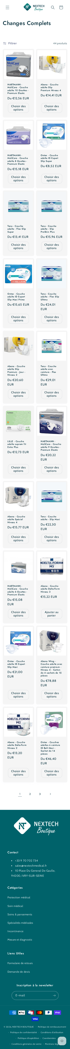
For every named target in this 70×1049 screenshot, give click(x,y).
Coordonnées (49, 1038)
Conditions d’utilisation (52, 1032)
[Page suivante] (50, 794)
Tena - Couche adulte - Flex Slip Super (16, 229)
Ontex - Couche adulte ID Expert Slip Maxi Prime (16, 297)
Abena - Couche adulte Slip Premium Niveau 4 (51, 87)
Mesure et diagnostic (19, 939)
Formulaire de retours (20, 963)
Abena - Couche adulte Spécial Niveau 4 (16, 519)
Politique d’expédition (28, 1038)
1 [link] (20, 794)
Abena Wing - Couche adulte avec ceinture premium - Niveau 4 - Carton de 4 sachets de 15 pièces (51, 668)
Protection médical (18, 897)
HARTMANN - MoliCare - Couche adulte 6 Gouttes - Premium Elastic (17, 590)
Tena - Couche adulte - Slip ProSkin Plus (48, 229)
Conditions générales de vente (26, 1044)
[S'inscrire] (54, 995)
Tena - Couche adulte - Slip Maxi (50, 518)
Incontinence (15, 931)
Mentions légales (53, 1044)
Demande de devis (18, 971)
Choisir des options (18, 108)
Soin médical (15, 906)
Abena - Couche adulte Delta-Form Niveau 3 (50, 589)
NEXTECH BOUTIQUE (23, 1026)
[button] (7, 7)
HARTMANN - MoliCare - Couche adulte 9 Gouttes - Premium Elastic (51, 446)
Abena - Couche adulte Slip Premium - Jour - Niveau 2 (16, 370)
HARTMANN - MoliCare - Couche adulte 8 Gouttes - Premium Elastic (17, 160)
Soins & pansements (19, 914)
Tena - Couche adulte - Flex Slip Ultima (50, 297)
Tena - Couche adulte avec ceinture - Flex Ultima (48, 370)
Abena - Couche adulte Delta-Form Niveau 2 (17, 745)
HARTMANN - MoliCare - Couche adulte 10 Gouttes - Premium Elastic (17, 89)
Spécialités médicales (20, 922)
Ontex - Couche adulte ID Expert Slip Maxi (16, 664)
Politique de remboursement (52, 1026)
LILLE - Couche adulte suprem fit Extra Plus (16, 444)
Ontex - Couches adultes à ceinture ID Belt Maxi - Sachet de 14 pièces (50, 748)
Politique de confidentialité (23, 1032)
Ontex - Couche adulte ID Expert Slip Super (49, 158)
